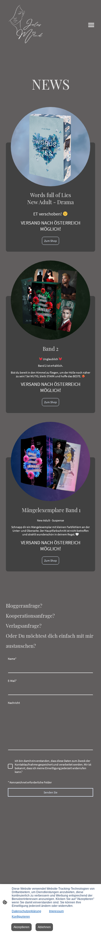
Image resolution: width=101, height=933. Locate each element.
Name (12, 659)
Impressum (56, 911)
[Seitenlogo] (27, 25)
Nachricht (14, 703)
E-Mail (12, 681)
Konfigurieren (21, 916)
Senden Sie (50, 792)
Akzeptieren (21, 927)
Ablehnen (44, 927)
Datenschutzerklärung (26, 911)
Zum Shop (50, 241)
